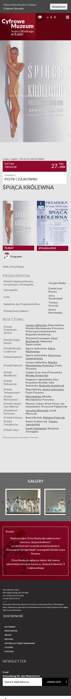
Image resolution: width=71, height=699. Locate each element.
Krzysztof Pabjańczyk (54, 406)
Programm (16, 256)
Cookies (9, 647)
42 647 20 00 (18, 595)
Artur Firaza (52, 403)
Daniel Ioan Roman (55, 290)
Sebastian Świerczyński (39, 343)
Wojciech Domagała (38, 338)
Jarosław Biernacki (37, 410)
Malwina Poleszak (54, 417)
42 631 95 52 (14, 598)
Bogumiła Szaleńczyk (38, 334)
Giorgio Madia (57, 283)
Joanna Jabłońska (36, 325)
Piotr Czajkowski (21, 179)
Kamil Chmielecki (36, 428)
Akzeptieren (59, 6)
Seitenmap (10, 627)
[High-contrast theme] (40, 17)
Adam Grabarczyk (36, 421)
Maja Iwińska (56, 325)
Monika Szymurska (37, 375)
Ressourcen (11, 631)
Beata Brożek (34, 417)
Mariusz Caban (35, 403)
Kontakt (9, 651)
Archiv (8, 635)
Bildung (9, 639)
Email (21, 672)
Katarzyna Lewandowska (41, 331)
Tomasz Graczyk (53, 304)
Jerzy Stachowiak (55, 297)
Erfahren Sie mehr (14, 8)
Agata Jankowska (36, 348)
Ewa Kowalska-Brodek (42, 381)
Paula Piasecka (35, 392)
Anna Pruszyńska (52, 372)
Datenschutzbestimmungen (20, 643)
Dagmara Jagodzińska (39, 379)
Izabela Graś (33, 372)
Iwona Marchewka (55, 311)
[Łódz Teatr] (18, 27)
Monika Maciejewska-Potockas (45, 328)
